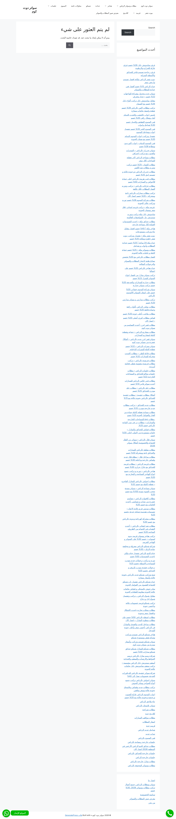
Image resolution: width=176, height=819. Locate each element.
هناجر (110, 6)
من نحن (151, 803)
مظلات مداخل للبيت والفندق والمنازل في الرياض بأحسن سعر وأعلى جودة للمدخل (139, 627)
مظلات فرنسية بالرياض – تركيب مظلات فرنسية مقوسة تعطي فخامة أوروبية (140, 363)
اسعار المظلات (148, 722)
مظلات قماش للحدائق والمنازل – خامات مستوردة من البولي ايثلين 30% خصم (138, 432)
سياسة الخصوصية (147, 794)
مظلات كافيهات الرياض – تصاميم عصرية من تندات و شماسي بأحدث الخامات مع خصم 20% (140, 501)
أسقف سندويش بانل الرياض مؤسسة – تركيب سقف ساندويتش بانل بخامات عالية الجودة (138, 666)
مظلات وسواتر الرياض (128, 6)
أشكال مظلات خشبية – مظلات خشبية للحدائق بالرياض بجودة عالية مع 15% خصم (139, 398)
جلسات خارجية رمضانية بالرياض (141, 742)
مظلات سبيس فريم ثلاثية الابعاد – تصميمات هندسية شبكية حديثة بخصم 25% (139, 511)
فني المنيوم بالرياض (146, 738)
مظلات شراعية (148, 709)
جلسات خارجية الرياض (145, 757)
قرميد (138, 13)
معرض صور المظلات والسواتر (107, 13)
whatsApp (6, 813)
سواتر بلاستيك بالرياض (145, 705)
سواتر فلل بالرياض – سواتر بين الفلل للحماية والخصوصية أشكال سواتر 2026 (139, 442)
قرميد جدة (150, 726)
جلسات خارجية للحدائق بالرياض (141, 753)
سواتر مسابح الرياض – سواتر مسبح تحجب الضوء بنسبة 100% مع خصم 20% (140, 491)
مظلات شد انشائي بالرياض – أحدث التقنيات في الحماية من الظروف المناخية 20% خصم (140, 529)
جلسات (53, 6)
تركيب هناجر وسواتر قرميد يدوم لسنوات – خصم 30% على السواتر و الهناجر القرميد (139, 539)
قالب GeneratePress (73, 815)
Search (151, 28)
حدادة (98, 6)
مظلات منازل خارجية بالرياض (142, 761)
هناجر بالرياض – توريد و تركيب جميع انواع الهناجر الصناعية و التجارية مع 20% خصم (139, 474)
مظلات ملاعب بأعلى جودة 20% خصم (139, 314)
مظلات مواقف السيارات (144, 718)
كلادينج (125, 13)
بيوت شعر (149, 13)
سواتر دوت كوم (147, 6)
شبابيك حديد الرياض (146, 730)
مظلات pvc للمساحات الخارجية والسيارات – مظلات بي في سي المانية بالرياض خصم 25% (138, 422)
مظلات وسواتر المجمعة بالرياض (141, 765)
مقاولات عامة (76, 6)
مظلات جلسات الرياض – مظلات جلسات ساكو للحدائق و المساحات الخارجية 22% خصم (140, 373)
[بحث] (69, 45)
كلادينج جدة (150, 713)
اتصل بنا (151, 780)
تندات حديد (150, 734)
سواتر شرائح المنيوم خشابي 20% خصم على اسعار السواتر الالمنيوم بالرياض (140, 292)
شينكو (88, 6)
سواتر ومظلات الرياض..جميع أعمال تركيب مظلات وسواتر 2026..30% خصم (140, 787)
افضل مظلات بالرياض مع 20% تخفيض (138, 257)
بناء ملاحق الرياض (147, 701)
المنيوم (63, 6)
